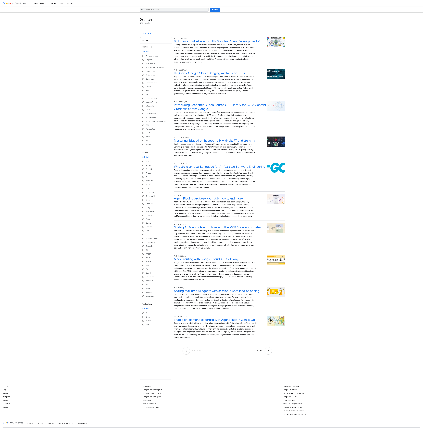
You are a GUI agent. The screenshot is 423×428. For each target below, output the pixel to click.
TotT (147, 140)
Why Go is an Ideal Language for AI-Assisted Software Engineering (219, 167)
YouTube (70, 3)
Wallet (148, 288)
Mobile (148, 321)
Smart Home (150, 277)
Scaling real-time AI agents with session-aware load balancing (216, 291)
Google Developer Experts (152, 397)
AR (147, 177)
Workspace (150, 296)
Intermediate (150, 106)
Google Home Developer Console (294, 414)
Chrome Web (150, 196)
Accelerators (147, 400)
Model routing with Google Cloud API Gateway (206, 259)
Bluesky (5, 393)
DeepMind (149, 204)
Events (148, 87)
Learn (53, 3)
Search (215, 10)
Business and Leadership (155, 67)
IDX (147, 250)
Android (149, 169)
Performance (151, 114)
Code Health (150, 75)
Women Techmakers (150, 404)
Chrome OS (150, 192)
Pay (147, 265)
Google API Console (290, 390)
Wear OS (149, 292)
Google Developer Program (152, 390)
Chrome (40, 423)
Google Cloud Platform (66, 423)
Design (148, 208)
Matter (148, 261)
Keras (148, 258)
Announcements (152, 56)
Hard (147, 94)
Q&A (147, 125)
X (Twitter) (6, 404)
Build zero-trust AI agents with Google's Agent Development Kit (217, 41)
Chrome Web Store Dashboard (293, 411)
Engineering (150, 211)
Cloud (148, 200)
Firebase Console (289, 400)
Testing (148, 137)
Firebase (149, 215)
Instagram (6, 397)
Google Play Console (290, 397)
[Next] (268, 350)
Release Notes (151, 129)
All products (82, 423)
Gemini (148, 223)
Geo (147, 231)
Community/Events (40, 3)
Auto (148, 184)
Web (147, 325)
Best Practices (151, 64)
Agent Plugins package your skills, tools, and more (208, 198)
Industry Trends (151, 102)
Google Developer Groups (152, 393)
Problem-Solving (152, 117)
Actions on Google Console (292, 404)
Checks (148, 188)
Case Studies (150, 71)
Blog (61, 3)
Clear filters (147, 34)
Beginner (149, 60)
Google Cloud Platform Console (294, 393)
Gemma (149, 227)
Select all (145, 51)
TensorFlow (150, 281)
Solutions (149, 133)
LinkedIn (5, 400)
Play (147, 269)
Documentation (151, 83)
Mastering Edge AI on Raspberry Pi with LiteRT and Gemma (214, 141)
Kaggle (148, 254)
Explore (148, 90)
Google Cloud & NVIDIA (151, 407)
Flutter (148, 219)
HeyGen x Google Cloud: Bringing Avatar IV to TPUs (209, 73)
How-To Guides (151, 98)
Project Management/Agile (156, 121)
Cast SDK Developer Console (293, 407)
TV (147, 284)
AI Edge (148, 165)
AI (146, 313)
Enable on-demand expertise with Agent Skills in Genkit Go (214, 320)
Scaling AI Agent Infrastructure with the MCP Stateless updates (217, 227)
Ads (147, 161)
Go (147, 234)
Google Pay (150, 246)
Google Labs (150, 242)
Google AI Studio (152, 238)
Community (150, 79)
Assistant (149, 181)
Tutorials (149, 144)
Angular (149, 173)
